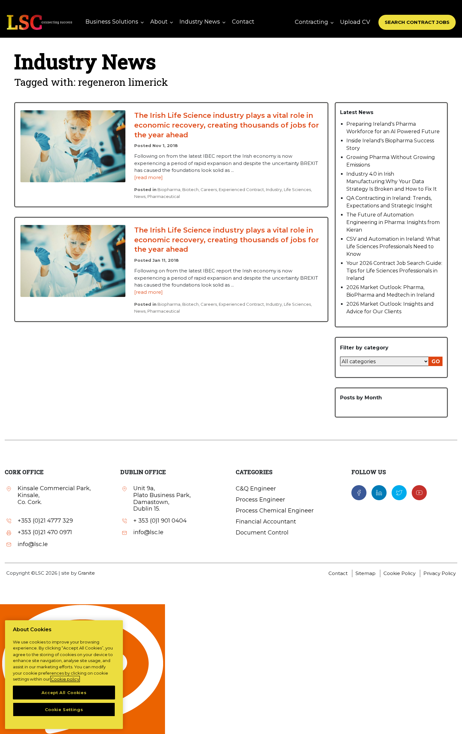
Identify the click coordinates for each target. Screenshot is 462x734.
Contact (243, 21)
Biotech (190, 189)
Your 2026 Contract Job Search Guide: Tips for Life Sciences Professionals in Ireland (394, 270)
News (140, 196)
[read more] (148, 177)
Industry (274, 189)
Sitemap (365, 573)
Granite (86, 573)
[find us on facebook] (358, 492)
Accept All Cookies (64, 692)
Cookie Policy (399, 573)
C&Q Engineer (256, 488)
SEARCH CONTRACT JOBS (417, 22)
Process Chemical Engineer (275, 510)
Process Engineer (260, 499)
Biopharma (168, 189)
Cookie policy (65, 679)
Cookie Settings (64, 709)
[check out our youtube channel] (419, 492)
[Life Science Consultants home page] (39, 22)
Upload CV (355, 22)
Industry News (199, 21)
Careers (209, 189)
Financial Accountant (266, 521)
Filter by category (364, 348)
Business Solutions (111, 21)
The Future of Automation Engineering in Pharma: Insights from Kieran (393, 222)
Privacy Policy (439, 573)
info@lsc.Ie (33, 544)
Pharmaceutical (163, 196)
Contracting (311, 22)
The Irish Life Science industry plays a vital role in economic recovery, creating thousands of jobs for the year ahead (226, 125)
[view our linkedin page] (379, 492)
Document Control (262, 532)
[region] (64, 674)
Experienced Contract (241, 189)
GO (436, 361)
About (159, 21)
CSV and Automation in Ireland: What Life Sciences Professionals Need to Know (393, 246)
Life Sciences (297, 189)
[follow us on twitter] (399, 492)
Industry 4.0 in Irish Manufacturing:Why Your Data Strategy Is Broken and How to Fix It (391, 181)
